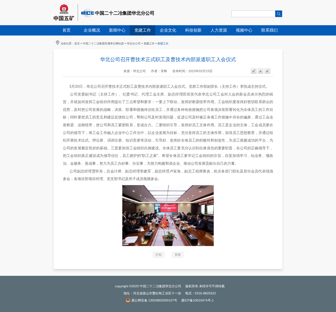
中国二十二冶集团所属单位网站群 (103, 43)
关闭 (177, 255)
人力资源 (219, 30)
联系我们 (269, 30)
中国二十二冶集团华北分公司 (125, 13)
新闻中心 (117, 30)
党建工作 (142, 30)
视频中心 (244, 30)
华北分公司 (134, 43)
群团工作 (162, 43)
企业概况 (92, 30)
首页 (66, 30)
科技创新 (193, 30)
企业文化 (168, 30)
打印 (158, 255)
